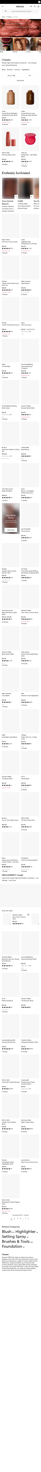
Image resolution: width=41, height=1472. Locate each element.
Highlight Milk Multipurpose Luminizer (29, 243)
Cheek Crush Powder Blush (9, 1123)
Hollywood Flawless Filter (29, 1042)
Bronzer (15, 52)
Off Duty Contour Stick (9, 242)
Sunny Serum (25, 531)
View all (26, 1215)
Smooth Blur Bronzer (8, 1042)
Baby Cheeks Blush (27, 1122)
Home (3, 17)
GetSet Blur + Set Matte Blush (29, 156)
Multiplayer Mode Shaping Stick (11, 1203)
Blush (1, 52)
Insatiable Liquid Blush (9, 737)
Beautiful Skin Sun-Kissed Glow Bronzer (10, 960)
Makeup (9, 17)
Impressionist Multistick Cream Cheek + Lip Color (10, 861)
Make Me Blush (7, 491)
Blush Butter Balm (8, 654)
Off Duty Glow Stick (28, 820)
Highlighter (26, 70)
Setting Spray (14, 1236)
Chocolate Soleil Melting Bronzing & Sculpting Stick (30, 572)
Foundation (12, 1246)
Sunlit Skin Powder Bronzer (11, 1082)
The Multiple (6, 366)
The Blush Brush (7, 779)
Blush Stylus (6, 408)
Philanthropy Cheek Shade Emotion (28, 1083)
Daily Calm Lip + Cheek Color (29, 738)
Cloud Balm (6, 695)
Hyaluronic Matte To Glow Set (10, 450)
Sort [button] (30, 75)
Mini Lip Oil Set (26, 325)
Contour (28, 52)
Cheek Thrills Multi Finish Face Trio (10, 284)
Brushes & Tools (16, 1241)
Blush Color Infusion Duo (29, 1162)
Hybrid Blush (25, 283)
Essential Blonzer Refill (29, 959)
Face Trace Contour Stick (29, 612)
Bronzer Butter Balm (28, 408)
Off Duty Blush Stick (8, 155)
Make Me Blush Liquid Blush (9, 613)
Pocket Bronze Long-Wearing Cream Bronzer (29, 114)
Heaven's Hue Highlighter (30, 695)
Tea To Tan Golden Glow (10, 820)
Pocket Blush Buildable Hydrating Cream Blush (9, 114)
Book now (5, 33)
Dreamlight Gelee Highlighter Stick (8, 1163)
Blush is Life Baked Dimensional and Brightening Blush (27, 492)
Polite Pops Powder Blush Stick (29, 655)
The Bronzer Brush (27, 1001)
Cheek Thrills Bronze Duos (10, 325)
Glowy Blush (25, 779)
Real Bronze (25, 449)
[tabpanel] (20, 647)
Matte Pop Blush (7, 1001)
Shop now (10, 530)
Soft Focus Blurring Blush (29, 860)
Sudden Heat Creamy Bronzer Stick (9, 572)
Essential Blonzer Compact (27, 367)
